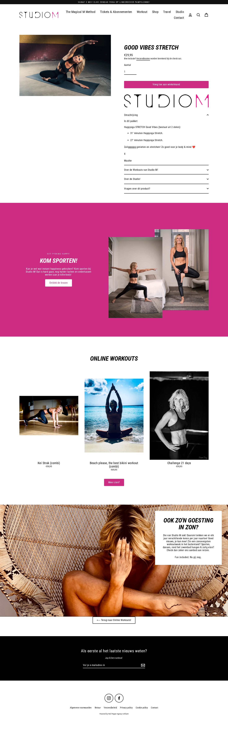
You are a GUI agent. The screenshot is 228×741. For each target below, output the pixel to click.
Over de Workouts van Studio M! (141, 169)
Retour (98, 707)
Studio (180, 12)
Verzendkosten (143, 58)
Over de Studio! (132, 179)
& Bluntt (125, 714)
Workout (142, 12)
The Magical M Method (80, 12)
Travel (167, 12)
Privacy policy (126, 707)
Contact (179, 18)
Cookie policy (142, 707)
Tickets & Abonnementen (116, 12)
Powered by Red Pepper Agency (111, 714)
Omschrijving (131, 115)
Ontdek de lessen (58, 282)
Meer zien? (114, 482)
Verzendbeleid (110, 707)
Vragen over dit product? (137, 188)
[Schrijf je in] (142, 665)
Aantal (127, 65)
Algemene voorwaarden (81, 707)
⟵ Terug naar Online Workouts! (114, 620)
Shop (155, 12)
